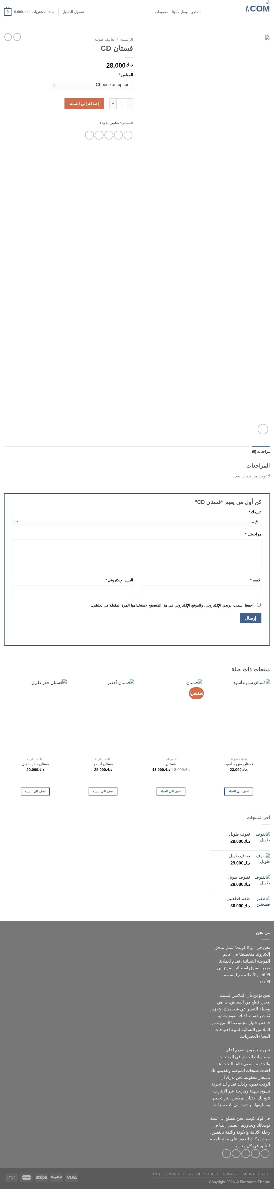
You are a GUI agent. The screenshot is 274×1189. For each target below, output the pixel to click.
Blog (188, 1174)
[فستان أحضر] (103, 716)
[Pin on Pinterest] (99, 135)
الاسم (255, 580)
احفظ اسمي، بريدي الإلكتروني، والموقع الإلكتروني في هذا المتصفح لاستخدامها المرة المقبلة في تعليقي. (172, 605)
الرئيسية (126, 39)
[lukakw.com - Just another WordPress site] (243, 12)
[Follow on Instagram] (255, 1153)
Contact (231, 1174)
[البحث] (206, 12)
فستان (171, 764)
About (264, 1174)
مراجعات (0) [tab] (261, 452)
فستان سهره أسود (238, 764)
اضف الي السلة (239, 791)
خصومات (161, 12)
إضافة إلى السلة (84, 103)
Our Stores (207, 1174)
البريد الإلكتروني (119, 580)
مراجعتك (253, 534)
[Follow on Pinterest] (226, 1153)
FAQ (156, 1174)
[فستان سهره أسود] (238, 716)
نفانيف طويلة (104, 39)
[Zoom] (263, 429)
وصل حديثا (179, 12)
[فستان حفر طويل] (35, 716)
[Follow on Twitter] (245, 1153)
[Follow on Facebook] (265, 1153)
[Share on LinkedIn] (89, 135)
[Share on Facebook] (128, 135)
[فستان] (171, 716)
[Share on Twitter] (118, 135)
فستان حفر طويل (35, 764)
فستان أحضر (103, 764)
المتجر (196, 12)
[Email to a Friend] (108, 135)
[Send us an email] (236, 1153)
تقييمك (255, 512)
